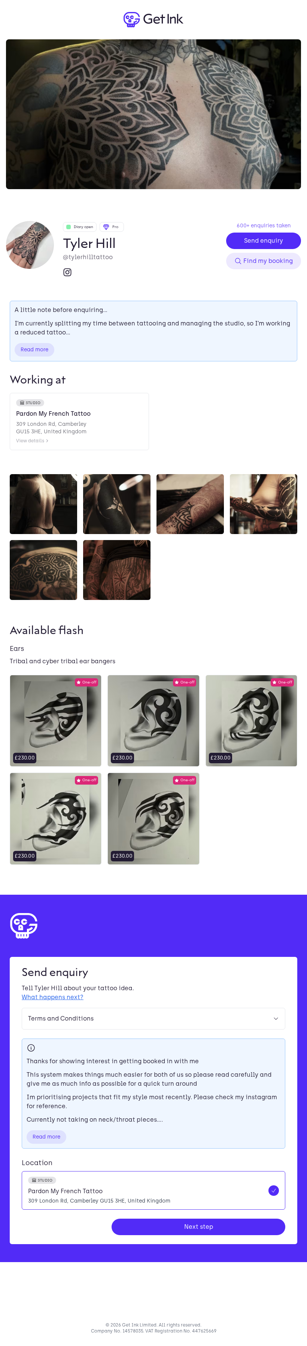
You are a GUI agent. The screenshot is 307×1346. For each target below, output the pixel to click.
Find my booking (268, 260)
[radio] (153, 1190)
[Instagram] (67, 272)
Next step (198, 1226)
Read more (34, 349)
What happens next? (52, 997)
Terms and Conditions (61, 1018)
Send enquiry (263, 240)
